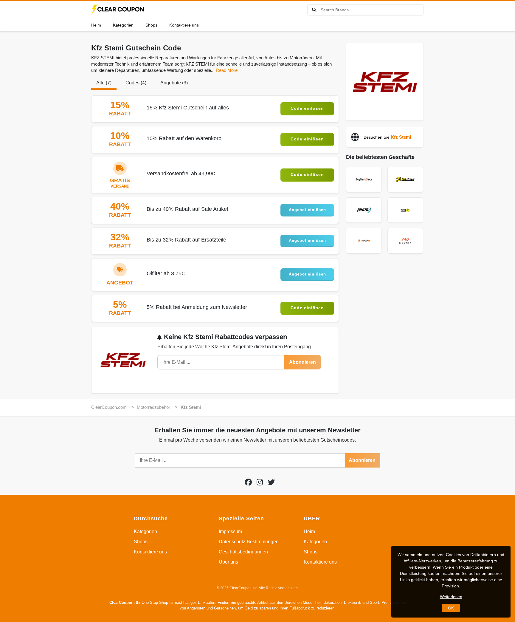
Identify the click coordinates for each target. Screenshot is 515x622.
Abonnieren (302, 362)
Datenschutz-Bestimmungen (249, 541)
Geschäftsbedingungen (243, 551)
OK (451, 608)
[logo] (118, 10)
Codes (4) (135, 82)
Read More (227, 70)
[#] (248, 482)
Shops (151, 25)
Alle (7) (103, 82)
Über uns (228, 561)
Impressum (230, 531)
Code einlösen (307, 108)
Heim (96, 25)
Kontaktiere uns (184, 25)
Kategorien (123, 25)
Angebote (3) (174, 82)
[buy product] (314, 10)
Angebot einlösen (307, 210)
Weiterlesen (451, 596)
